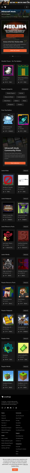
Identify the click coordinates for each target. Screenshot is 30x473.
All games (3, 415)
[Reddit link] (16, 408)
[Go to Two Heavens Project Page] (23, 183)
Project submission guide (7, 440)
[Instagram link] (2, 408)
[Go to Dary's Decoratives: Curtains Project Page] (23, 74)
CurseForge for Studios (21, 449)
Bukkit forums (19, 427)
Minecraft (3, 418)
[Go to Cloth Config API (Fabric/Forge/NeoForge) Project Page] (23, 351)
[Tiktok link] (5, 408)
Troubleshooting (19, 438)
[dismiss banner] (28, 2)
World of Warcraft (5, 420)
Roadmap (18, 425)
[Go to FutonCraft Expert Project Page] (23, 211)
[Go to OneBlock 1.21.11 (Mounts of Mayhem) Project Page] (23, 379)
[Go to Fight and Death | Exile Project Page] (8, 267)
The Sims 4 (3, 422)
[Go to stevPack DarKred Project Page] (23, 239)
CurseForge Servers (20, 430)
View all (26, 170)
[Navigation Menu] (2, 7)
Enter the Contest (15, 50)
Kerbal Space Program (6, 427)
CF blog (17, 420)
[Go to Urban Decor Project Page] (8, 74)
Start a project (4, 438)
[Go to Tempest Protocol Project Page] (8, 123)
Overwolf (18, 446)
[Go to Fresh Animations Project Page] (8, 295)
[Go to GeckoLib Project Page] (8, 351)
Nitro (17, 453)
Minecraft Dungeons (6, 430)
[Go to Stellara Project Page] (23, 123)
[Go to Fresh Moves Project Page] (23, 295)
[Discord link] (11, 408)
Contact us (18, 440)
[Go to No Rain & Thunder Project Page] (8, 183)
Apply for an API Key (6, 445)
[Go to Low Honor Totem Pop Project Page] (8, 239)
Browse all (25, 89)
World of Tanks (4, 432)
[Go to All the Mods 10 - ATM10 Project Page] (8, 323)
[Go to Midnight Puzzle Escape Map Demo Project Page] (23, 267)
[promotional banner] (15, 2)
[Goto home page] (5, 7)
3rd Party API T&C (5, 447)
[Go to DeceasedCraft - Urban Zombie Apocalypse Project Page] (23, 323)
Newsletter (18, 422)
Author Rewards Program (7, 443)
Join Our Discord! (20, 415)
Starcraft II (3, 425)
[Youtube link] (8, 408)
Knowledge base (19, 436)
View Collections (15, 163)
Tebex (17, 451)
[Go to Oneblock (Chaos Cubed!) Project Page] (8, 379)
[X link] (13, 408)
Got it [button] (14, 469)
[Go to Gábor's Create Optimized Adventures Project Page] (8, 211)
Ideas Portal (18, 418)
